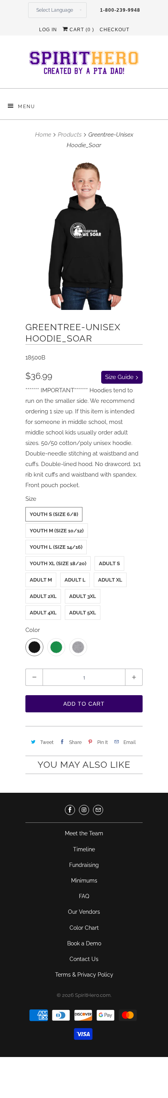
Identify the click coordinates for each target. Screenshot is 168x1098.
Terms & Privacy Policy (84, 975)
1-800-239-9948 (120, 10)
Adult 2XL (43, 596)
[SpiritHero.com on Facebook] (70, 810)
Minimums (84, 880)
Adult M (41, 580)
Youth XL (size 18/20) (58, 563)
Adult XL (110, 580)
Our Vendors (84, 912)
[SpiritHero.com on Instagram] (84, 810)
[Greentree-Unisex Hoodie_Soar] (84, 234)
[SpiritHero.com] (84, 64)
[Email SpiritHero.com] (98, 810)
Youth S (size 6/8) (54, 514)
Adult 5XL (82, 613)
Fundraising (84, 865)
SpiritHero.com (93, 995)
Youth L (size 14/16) (56, 547)
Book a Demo (84, 943)
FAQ (84, 896)
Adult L (75, 580)
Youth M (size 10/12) (57, 531)
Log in (48, 29)
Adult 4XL (43, 613)
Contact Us (84, 959)
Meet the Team (84, 833)
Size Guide (120, 377)
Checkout (114, 29)
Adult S (109, 563)
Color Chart (84, 928)
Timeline (84, 849)
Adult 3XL (82, 596)
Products (70, 134)
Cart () (81, 29)
